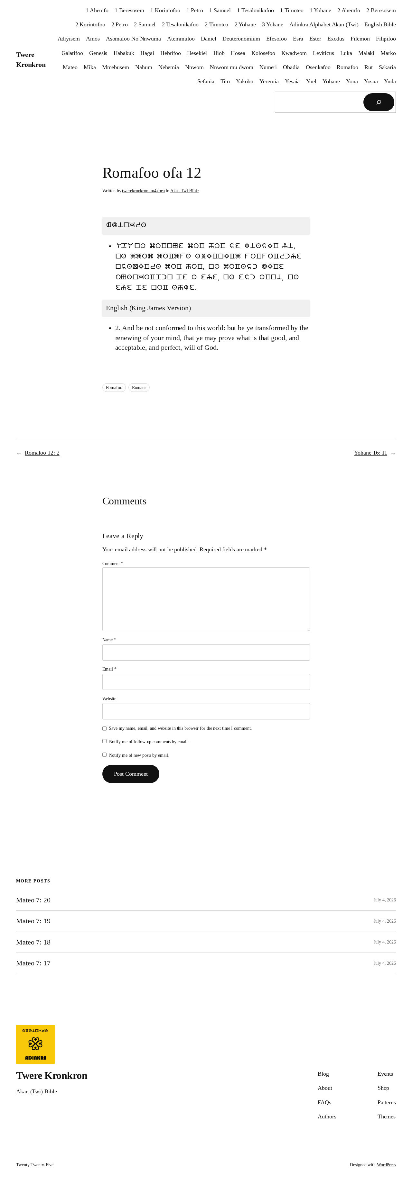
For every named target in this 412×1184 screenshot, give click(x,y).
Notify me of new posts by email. (139, 755)
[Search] (378, 102)
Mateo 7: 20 (33, 900)
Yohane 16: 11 (370, 452)
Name (109, 639)
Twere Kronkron (51, 1075)
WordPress (386, 1164)
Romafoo (114, 387)
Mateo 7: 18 (33, 942)
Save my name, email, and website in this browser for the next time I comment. (180, 728)
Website (109, 698)
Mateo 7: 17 (33, 963)
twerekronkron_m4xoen (143, 190)
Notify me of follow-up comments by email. (149, 741)
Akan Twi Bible (184, 190)
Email (109, 669)
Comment (112, 563)
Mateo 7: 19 (33, 921)
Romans (139, 387)
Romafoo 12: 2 (42, 452)
